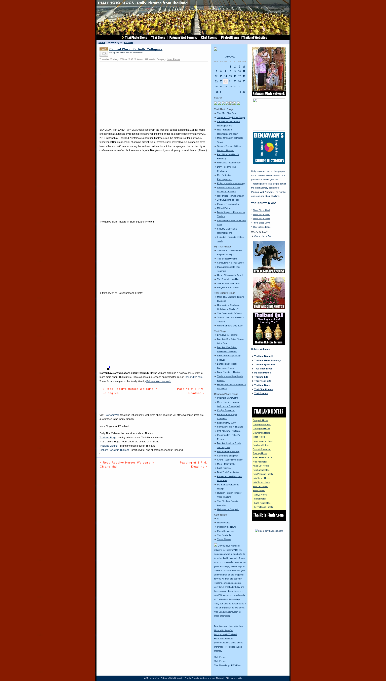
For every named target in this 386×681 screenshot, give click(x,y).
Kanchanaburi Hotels (263, 441)
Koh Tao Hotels (260, 486)
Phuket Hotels (260, 498)
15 (230, 76)
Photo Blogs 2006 (261, 210)
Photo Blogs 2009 (261, 223)
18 (244, 76)
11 (244, 71)
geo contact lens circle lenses (228, 642)
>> (244, 91)
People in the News (226, 527)
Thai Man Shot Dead (227, 113)
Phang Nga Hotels (262, 503)
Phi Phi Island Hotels (263, 507)
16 (235, 76)
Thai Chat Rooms (263, 389)
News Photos (223, 522)
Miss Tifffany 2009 (226, 464)
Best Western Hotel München (228, 626)
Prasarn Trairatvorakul (228, 204)
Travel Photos (224, 539)
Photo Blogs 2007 (261, 214)
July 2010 (230, 56)
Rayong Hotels (260, 453)
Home (102, 42)
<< (217, 91)
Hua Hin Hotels (260, 461)
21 (225, 81)
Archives (128, 42)
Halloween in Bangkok (228, 509)
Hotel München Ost (223, 630)
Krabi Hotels (259, 490)
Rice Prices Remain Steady (230, 196)
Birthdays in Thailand (227, 335)
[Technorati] (105, 368)
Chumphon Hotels (261, 433)
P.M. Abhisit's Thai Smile (228, 431)
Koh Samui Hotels (261, 482)
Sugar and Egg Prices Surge (231, 117)
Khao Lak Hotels (261, 466)
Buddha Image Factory (228, 451)
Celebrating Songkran (227, 455)
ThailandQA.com (193, 377)
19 (216, 81)
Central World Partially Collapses (135, 49)
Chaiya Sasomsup (226, 410)
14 (225, 76)
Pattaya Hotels (260, 494)
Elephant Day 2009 (226, 423)
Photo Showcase (225, 531)
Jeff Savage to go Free (228, 200)
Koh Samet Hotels (261, 478)
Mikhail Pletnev (224, 208)
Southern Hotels (261, 445)
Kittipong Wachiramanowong (231, 183)
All (218, 518)
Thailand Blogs (108, 437)
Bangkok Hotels (260, 420)
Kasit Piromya (224, 468)
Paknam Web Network (158, 381)
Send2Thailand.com (228, 612)
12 (216, 76)
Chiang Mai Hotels (262, 424)
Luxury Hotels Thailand (225, 634)
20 (221, 81)
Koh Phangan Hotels (263, 474)
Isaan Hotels (259, 437)
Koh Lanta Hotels (261, 470)
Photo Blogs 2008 (261, 218)
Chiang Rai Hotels (261, 428)
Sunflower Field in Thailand (230, 427)
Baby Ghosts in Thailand (229, 372)
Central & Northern (262, 449)
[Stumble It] (101, 368)
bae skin (238, 678)
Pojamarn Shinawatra (227, 398)
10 (239, 71)
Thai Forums (261, 393)
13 (221, 76)
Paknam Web (112, 415)
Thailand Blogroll (109, 445)
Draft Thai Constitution (228, 472)
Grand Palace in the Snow (229, 459)
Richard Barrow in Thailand (114, 450)
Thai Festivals (224, 535)
